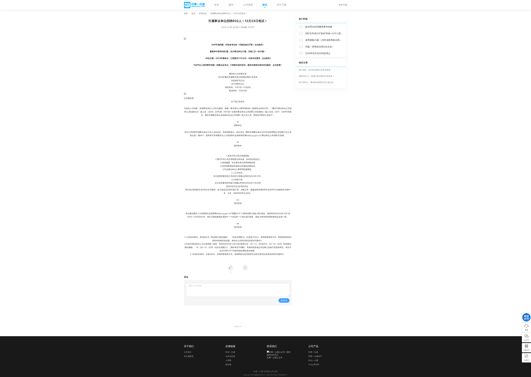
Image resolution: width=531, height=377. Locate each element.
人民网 (228, 360)
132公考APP (313, 364)
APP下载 (281, 4)
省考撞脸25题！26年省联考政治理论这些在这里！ (321, 40)
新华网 (228, 364)
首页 (216, 4)
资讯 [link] (193, 13)
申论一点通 (230, 352)
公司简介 (188, 352)
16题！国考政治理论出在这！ (316, 46)
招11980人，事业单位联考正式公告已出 (316, 82)
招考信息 (203, 13)
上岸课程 (248, 4)
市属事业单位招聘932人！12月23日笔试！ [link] (228, 13)
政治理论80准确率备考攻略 (315, 26)
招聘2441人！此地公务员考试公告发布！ (316, 76)
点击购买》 (259, 44)
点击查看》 (277, 65)
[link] (186, 13)
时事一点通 (313, 352)
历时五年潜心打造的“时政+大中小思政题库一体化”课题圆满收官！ (321, 33)
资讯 (264, 4)
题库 (231, 4)
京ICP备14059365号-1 (279, 375)
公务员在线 (230, 356)
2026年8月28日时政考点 (314, 53)
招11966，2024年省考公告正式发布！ (315, 70)
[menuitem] (216, 5)
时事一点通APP (315, 356)
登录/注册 (343, 5)
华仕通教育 (189, 356)
